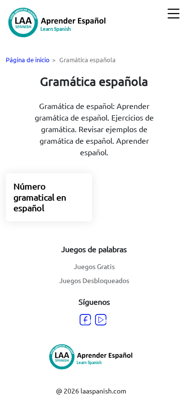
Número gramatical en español (39, 197)
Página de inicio (28, 59)
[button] (173, 13)
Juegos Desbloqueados (94, 280)
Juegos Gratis (94, 266)
